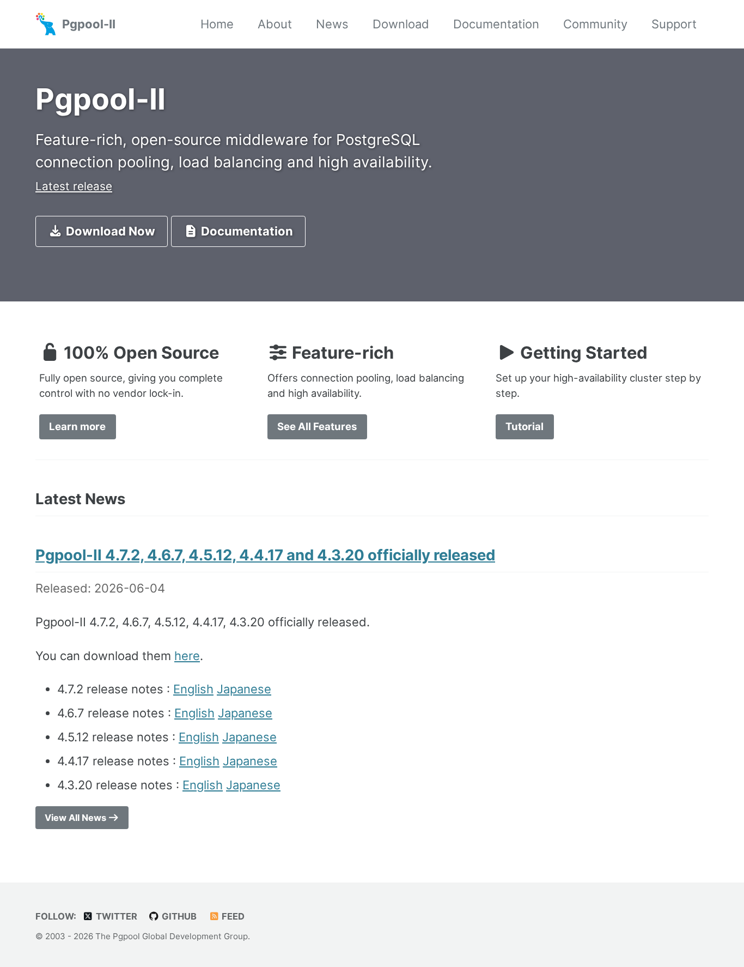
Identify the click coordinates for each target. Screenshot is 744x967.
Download (401, 24)
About (275, 24)
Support (674, 24)
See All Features (317, 426)
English (193, 689)
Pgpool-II (88, 24)
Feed (232, 916)
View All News (76, 817)
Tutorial (524, 426)
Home (217, 24)
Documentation (496, 24)
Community (595, 24)
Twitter (115, 916)
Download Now (109, 231)
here (187, 656)
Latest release (73, 186)
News (332, 24)
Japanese (244, 689)
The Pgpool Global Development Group (171, 936)
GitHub (178, 916)
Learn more (77, 426)
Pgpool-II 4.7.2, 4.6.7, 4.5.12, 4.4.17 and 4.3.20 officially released (265, 555)
